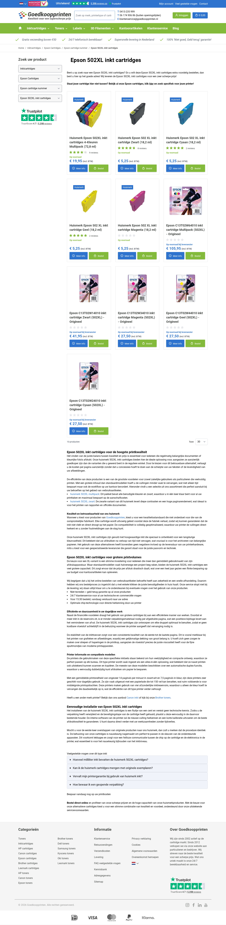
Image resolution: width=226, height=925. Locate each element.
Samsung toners (66, 848)
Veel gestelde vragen (186, 3)
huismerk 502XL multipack (84, 494)
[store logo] (45, 15)
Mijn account (166, 3)
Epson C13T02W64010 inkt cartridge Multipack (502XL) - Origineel (185, 230)
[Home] (20, 28)
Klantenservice (102, 838)
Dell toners (63, 843)
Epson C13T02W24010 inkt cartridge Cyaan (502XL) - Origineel (87, 405)
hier (151, 83)
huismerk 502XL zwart (82, 501)
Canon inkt (132, 697)
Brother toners (162, 697)
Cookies (136, 844)
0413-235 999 (127, 11)
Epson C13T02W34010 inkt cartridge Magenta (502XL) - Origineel (136, 317)
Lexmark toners (66, 863)
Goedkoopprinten (115, 517)
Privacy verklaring (141, 838)
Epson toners (25, 882)
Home (21, 48)
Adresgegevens (102, 875)
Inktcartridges (34, 48)
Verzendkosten (102, 851)
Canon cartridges (27, 853)
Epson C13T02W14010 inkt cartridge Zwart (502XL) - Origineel (87, 317)
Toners (22, 838)
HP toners (23, 873)
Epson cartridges (27, 858)
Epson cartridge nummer (75, 48)
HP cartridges (25, 848)
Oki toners (63, 858)
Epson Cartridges (52, 48)
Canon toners (25, 878)
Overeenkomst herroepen (145, 857)
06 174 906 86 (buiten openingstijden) (140, 15)
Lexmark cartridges (28, 868)
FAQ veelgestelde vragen (107, 863)
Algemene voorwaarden (144, 851)
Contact (203, 3)
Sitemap (98, 881)
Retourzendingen (103, 844)
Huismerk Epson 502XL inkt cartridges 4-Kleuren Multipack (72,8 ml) (88, 142)
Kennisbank (100, 869)
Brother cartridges (28, 863)
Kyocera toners (66, 853)
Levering (98, 857)
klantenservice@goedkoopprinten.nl (138, 19)
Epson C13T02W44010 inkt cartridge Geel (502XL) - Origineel (184, 317)
